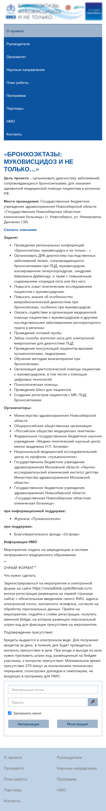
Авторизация (28, 723)
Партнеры (14, 108)
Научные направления (25, 69)
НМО (10, 121)
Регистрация (77, 723)
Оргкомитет (16, 56)
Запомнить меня (27, 713)
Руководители (18, 43)
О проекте (15, 30)
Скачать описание (20, 229)
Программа (16, 95)
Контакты (14, 133)
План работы (17, 82)
